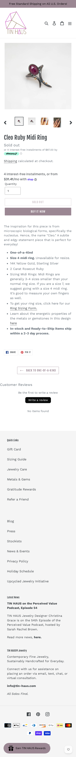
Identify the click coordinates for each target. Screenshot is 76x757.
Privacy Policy (17, 561)
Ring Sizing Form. (23, 308)
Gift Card (14, 449)
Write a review (38, 400)
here (13, 323)
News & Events (18, 551)
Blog (10, 521)
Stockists (14, 541)
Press (11, 531)
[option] (19, 121)
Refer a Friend (18, 499)
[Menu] (70, 23)
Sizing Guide (16, 459)
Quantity (11, 184)
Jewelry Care (17, 469)
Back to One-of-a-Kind (40, 370)
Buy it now (38, 211)
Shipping (10, 161)
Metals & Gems (18, 479)
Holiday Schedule (20, 571)
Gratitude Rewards (21, 489)
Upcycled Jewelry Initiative (28, 581)
